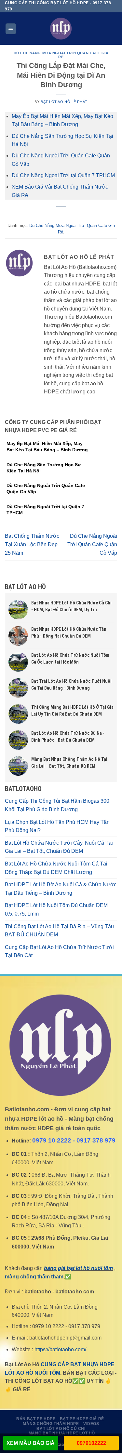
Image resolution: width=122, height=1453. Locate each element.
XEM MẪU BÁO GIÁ (31, 1443)
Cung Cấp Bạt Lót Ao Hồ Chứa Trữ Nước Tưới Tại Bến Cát (59, 951)
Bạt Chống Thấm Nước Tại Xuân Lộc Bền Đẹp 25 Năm (32, 544)
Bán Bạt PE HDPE (35, 1419)
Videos (91, 1423)
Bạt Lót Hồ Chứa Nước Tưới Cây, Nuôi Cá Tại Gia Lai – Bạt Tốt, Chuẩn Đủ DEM (59, 847)
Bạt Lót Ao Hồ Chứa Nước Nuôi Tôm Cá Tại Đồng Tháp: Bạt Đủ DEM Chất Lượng (56, 868)
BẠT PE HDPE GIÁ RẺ (82, 1419)
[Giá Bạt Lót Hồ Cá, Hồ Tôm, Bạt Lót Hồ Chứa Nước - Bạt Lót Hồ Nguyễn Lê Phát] (61, 28)
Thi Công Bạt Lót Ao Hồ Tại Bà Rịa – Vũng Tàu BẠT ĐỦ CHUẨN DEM (59, 931)
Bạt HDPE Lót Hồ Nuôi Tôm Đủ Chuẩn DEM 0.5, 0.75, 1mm (56, 910)
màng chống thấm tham (34, 1276)
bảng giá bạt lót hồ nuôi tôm (78, 1268)
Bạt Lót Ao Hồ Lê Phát (64, 102)
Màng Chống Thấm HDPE (51, 1423)
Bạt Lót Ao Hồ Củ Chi (60, 1428)
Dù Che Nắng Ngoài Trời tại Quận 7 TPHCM (63, 175)
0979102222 (91, 1443)
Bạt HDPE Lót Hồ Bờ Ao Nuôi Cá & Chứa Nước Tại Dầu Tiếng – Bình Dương (60, 889)
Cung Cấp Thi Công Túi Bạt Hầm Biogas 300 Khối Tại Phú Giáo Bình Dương (57, 805)
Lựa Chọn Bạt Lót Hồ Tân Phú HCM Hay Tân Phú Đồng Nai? (57, 826)
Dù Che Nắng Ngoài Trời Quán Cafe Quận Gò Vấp (92, 544)
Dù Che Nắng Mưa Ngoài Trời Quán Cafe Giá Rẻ (61, 55)
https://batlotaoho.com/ (60, 1349)
